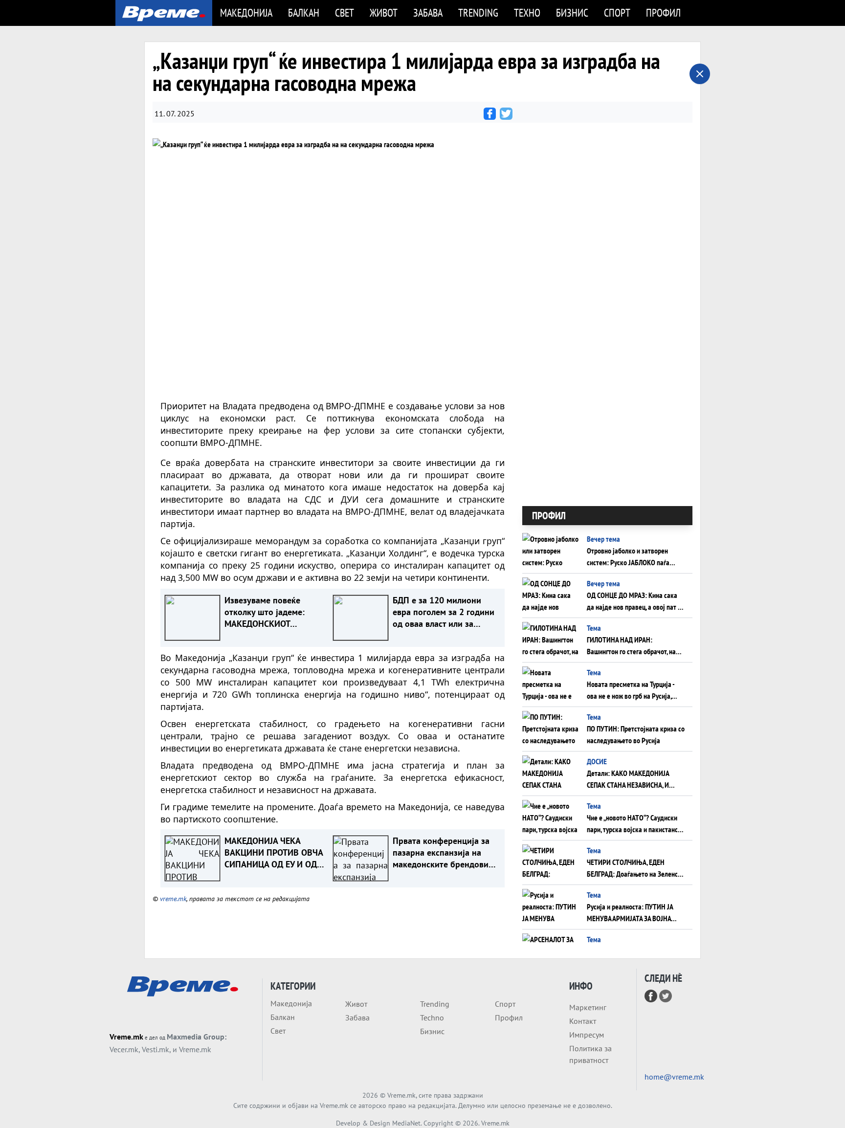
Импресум (586, 1035)
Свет (344, 12)
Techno (432, 1017)
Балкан (303, 12)
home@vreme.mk (674, 1077)
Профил (663, 12)
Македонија (246, 12)
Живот (384, 12)
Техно (527, 12)
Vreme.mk (126, 1036)
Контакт (582, 1021)
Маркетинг (587, 1007)
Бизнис (572, 12)
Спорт (617, 12)
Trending (478, 12)
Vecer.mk (124, 1049)
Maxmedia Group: (196, 1036)
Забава (428, 12)
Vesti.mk (155, 1049)
